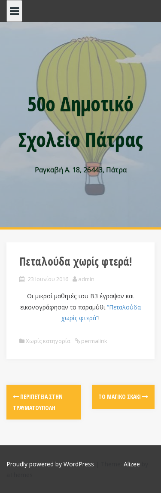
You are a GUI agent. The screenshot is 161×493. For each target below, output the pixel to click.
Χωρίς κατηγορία (48, 341)
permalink (93, 341)
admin (86, 279)
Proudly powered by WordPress (50, 464)
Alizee (132, 464)
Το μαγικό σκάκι (120, 396)
